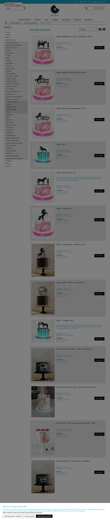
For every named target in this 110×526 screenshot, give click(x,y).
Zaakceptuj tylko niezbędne (13, 516)
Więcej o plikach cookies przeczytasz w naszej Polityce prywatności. (23, 512)
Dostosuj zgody (29, 516)
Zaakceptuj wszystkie (44, 516)
